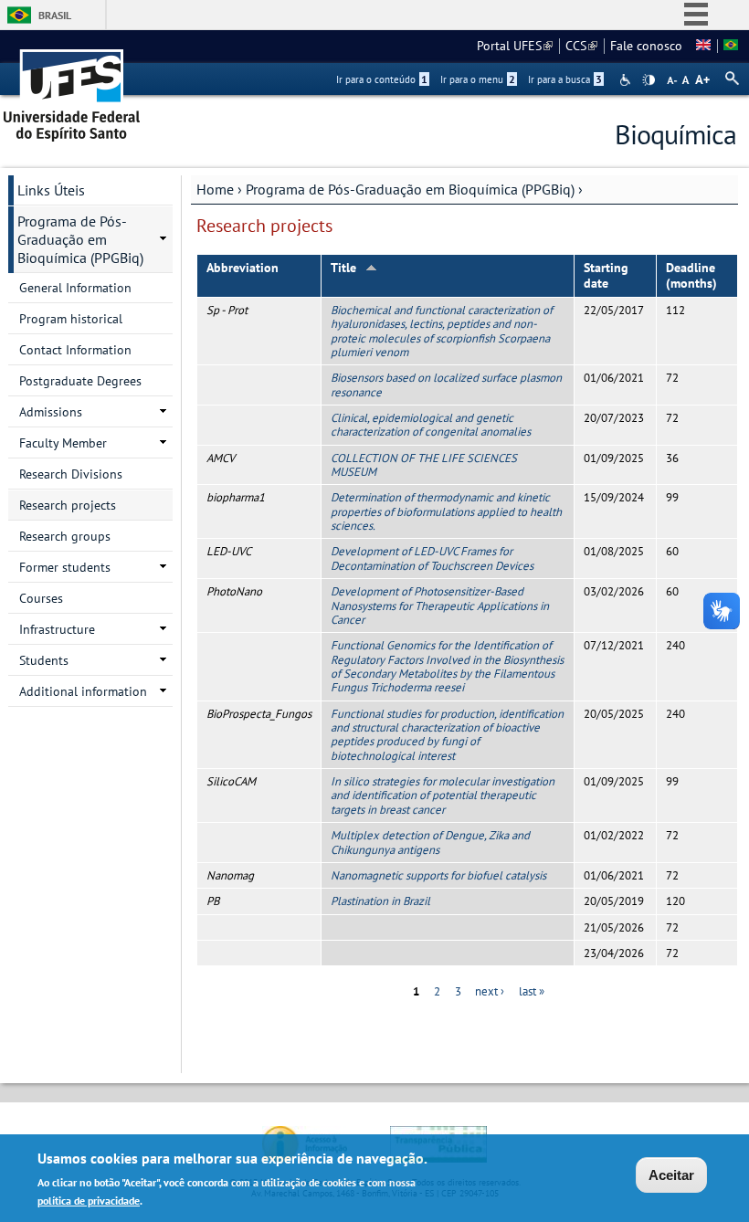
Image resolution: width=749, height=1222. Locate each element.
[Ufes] (72, 89)
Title (343, 267)
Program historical (70, 319)
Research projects (67, 505)
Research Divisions (70, 474)
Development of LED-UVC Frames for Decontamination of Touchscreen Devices (432, 558)
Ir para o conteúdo (381, 79)
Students (44, 660)
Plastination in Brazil (380, 901)
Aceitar (671, 1175)
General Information (75, 287)
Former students (65, 567)
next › (489, 991)
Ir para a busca (565, 79)
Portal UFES (515, 45)
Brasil (54, 15)
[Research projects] (703, 45)
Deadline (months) (691, 275)
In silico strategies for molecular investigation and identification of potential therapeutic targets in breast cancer (442, 795)
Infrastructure (57, 629)
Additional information (83, 691)
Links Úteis (51, 190)
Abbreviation (242, 267)
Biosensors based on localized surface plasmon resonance (446, 384)
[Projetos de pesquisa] (730, 45)
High (648, 80)
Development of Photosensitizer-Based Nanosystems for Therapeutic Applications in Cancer (440, 605)
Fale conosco (646, 45)
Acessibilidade (627, 80)
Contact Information (75, 350)
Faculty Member (63, 443)
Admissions (50, 412)
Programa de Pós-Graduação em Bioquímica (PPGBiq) (410, 189)
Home (215, 189)
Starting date (606, 275)
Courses (41, 598)
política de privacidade (88, 1200)
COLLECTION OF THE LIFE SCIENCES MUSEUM (424, 464)
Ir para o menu (477, 79)
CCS (581, 45)
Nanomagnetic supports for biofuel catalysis (438, 875)
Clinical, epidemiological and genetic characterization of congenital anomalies (431, 424)
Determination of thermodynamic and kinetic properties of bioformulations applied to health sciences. (446, 511)
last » (531, 991)
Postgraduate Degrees (80, 381)
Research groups (65, 536)
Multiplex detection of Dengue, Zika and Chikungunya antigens (430, 842)
